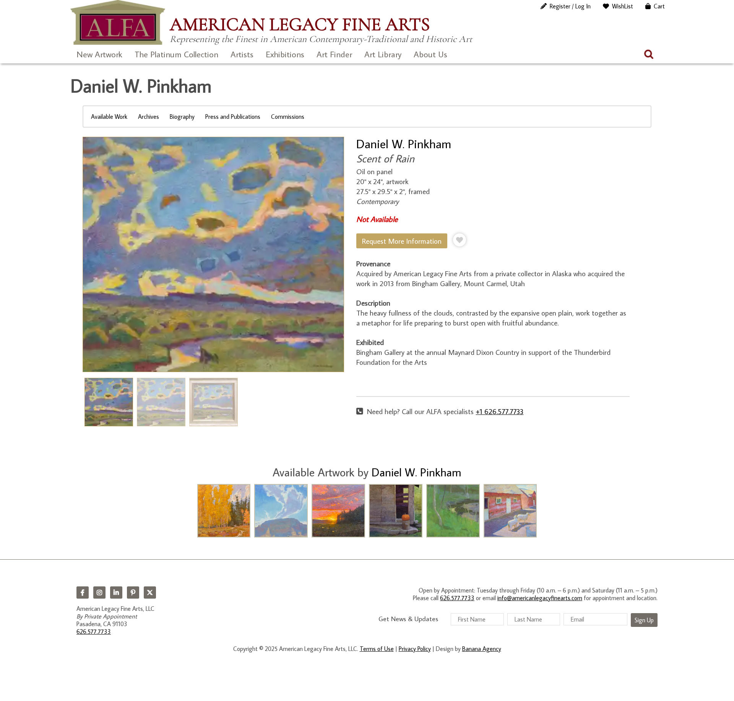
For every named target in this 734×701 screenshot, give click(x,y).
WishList (622, 6)
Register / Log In (570, 6)
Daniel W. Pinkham (403, 144)
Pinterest (133, 592)
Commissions (287, 116)
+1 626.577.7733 (499, 411)
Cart (659, 6)
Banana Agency (481, 648)
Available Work (109, 116)
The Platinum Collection (176, 54)
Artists (242, 54)
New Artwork (99, 54)
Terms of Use (377, 648)
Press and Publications (232, 116)
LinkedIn (116, 592)
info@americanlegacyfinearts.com (539, 598)
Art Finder (334, 54)
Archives (148, 116)
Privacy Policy (415, 648)
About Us (430, 54)
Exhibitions (285, 54)
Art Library (382, 54)
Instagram (99, 592)
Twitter (150, 592)
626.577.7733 (93, 631)
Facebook (82, 592)
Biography (182, 116)
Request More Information (402, 241)
